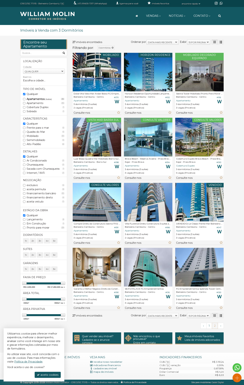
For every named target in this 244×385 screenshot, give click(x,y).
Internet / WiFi (45, 172)
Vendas (152, 15)
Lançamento (45, 219)
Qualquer (32, 94)
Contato (200, 15)
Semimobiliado (45, 140)
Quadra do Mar (45, 131)
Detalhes (30, 151)
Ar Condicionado (45, 160)
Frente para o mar (45, 127)
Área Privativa (34, 309)
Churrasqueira (45, 164)
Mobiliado (45, 136)
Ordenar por (138, 42)
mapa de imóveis (103, 371)
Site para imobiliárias (201, 382)
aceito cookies (49, 374)
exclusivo (45, 185)
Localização (32, 61)
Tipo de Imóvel (34, 89)
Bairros (27, 76)
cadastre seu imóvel (105, 368)
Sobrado (45, 111)
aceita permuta (45, 189)
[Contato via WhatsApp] (237, 367)
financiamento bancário (45, 193)
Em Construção (45, 223)
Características (35, 118)
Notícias (176, 15)
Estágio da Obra (35, 210)
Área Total (31, 293)
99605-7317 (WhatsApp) (92, 3)
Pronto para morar (45, 227)
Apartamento (45, 103)
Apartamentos (45, 99)
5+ (54, 240)
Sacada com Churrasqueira (45, 168)
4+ (47, 240)
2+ (33, 240)
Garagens (30, 263)
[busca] (220, 15)
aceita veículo (45, 201)
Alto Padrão (45, 144)
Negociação (32, 180)
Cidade (27, 66)
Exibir (183, 42)
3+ (40, 240)
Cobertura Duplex (45, 107)
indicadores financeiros (107, 365)
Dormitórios (33, 235)
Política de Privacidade (134, 382)
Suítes (27, 249)
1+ (26, 240)
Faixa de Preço (34, 277)
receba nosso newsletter (107, 361)
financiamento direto (45, 197)
